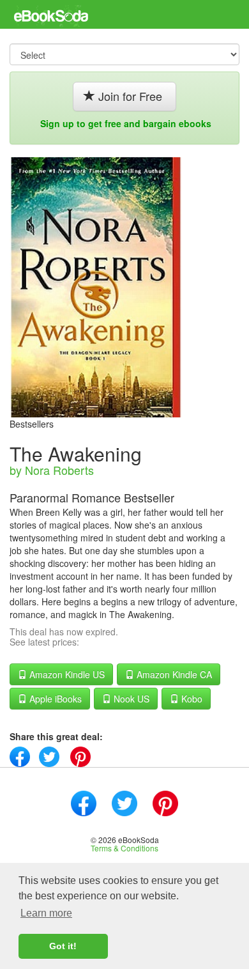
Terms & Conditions (124, 847)
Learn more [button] (46, 913)
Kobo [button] (190, 698)
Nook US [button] (130, 698)
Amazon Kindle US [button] (66, 674)
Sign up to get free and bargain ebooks (125, 123)
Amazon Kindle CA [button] (173, 674)
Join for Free (130, 96)
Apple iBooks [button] (54, 698)
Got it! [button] (63, 946)
